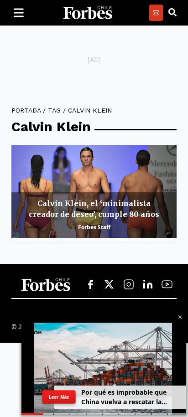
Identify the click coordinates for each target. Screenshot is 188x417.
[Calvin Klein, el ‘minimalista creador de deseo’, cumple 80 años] (94, 191)
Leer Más (58, 397)
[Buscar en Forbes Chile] (172, 12)
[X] (109, 285)
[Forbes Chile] (87, 12)
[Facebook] (90, 285)
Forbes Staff (94, 227)
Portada (26, 110)
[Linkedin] (147, 285)
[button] (180, 317)
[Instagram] (128, 285)
